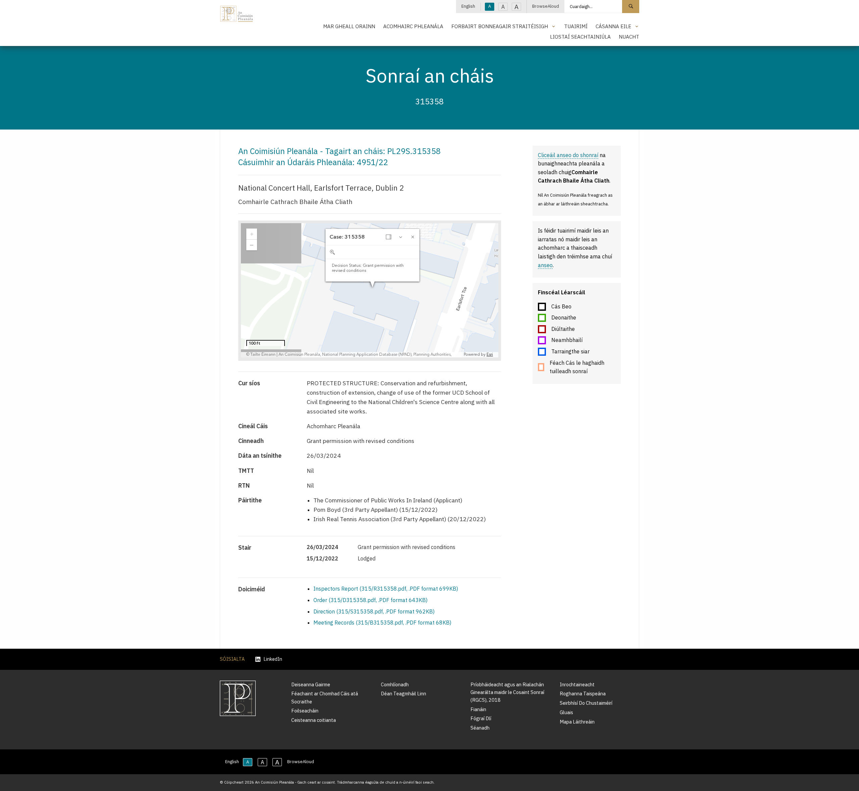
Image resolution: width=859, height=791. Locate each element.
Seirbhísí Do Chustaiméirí (586, 703)
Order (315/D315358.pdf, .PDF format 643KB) (370, 600)
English (468, 6)
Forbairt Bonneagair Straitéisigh (499, 26)
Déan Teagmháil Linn (403, 693)
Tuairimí (576, 26)
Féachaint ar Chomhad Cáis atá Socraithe (324, 697)
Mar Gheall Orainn (349, 26)
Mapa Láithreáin (577, 722)
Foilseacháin (304, 710)
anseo (545, 265)
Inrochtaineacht (577, 684)
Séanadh (480, 728)
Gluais (566, 712)
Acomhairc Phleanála (413, 26)
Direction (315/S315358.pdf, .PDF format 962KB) (374, 611)
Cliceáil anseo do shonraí (568, 155)
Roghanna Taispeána (583, 693)
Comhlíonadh (395, 684)
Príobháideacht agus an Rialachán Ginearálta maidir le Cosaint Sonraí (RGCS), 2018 (507, 692)
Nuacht (629, 36)
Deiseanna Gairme (310, 684)
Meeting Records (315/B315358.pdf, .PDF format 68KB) (382, 622)
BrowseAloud (545, 6)
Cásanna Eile (613, 26)
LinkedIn (272, 659)
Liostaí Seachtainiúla (580, 36)
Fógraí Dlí (480, 718)
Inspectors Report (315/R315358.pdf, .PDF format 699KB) (385, 588)
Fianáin (478, 709)
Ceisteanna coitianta (313, 720)
